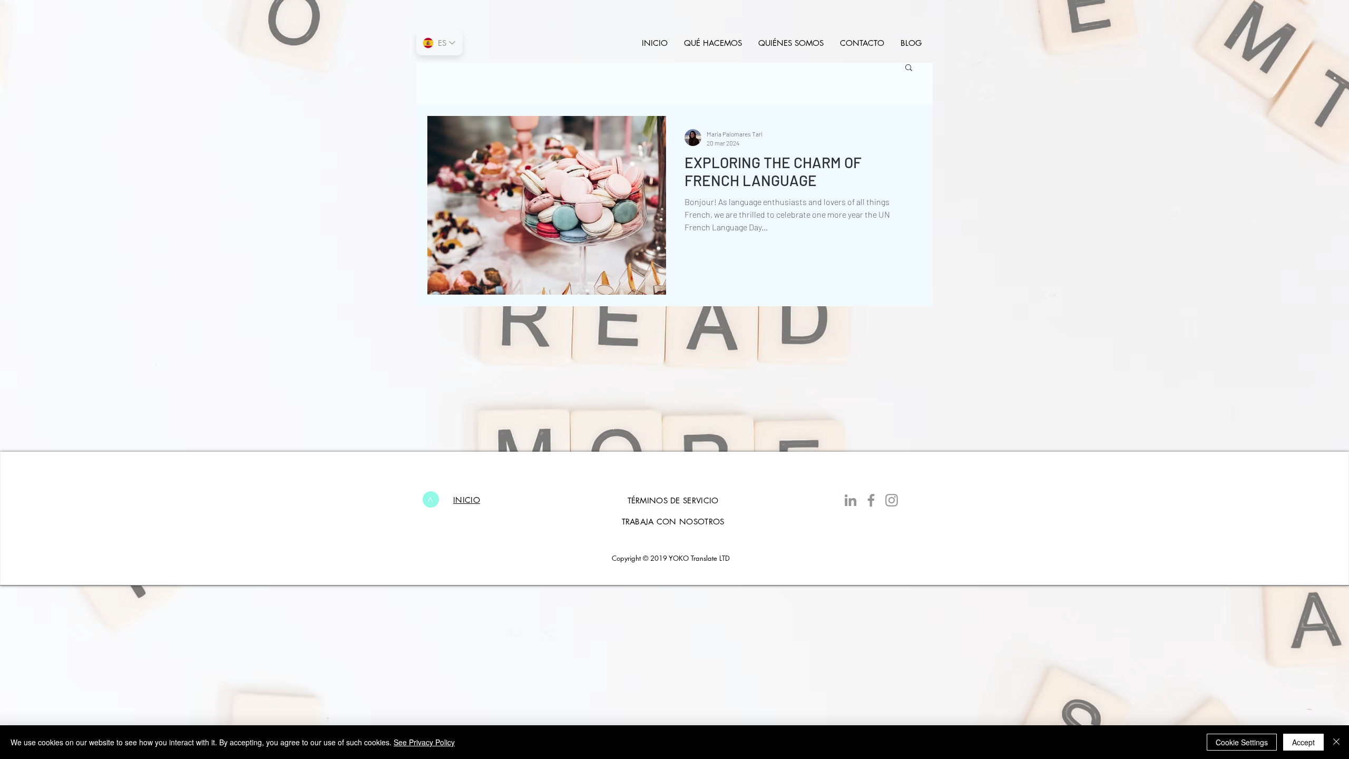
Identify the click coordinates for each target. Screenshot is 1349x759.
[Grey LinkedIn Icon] (850, 500)
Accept (1303, 742)
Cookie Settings (1242, 742)
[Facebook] (871, 500)
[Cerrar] (1336, 742)
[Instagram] (891, 500)
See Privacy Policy (424, 742)
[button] (909, 68)
